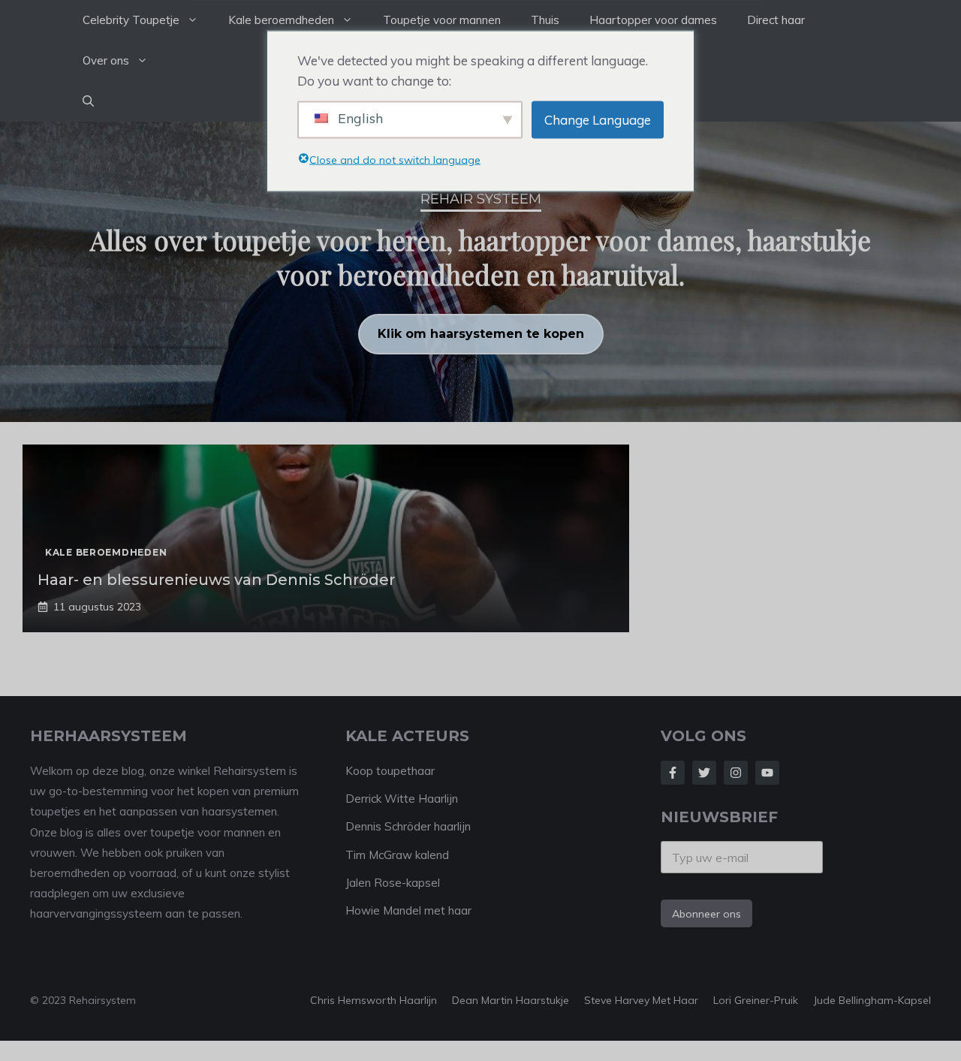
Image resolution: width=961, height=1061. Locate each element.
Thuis (545, 20)
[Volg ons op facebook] (673, 773)
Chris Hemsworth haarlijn (373, 1000)
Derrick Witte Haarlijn (401, 798)
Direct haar (776, 20)
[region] (480, 272)
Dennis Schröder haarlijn (408, 826)
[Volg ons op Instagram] (736, 773)
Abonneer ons (706, 914)
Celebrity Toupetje (131, 20)
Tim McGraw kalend (397, 855)
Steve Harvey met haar (641, 1000)
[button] (88, 101)
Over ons (106, 60)
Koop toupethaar (390, 771)
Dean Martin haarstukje (510, 1000)
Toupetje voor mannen (442, 20)
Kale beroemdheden (281, 20)
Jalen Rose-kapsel (392, 883)
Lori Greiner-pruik (755, 1000)
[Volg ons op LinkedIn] (767, 773)
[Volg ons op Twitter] (704, 773)
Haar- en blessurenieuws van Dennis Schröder (216, 580)
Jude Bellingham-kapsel (872, 1000)
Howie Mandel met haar (408, 910)
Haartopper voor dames (653, 20)
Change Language (597, 120)
